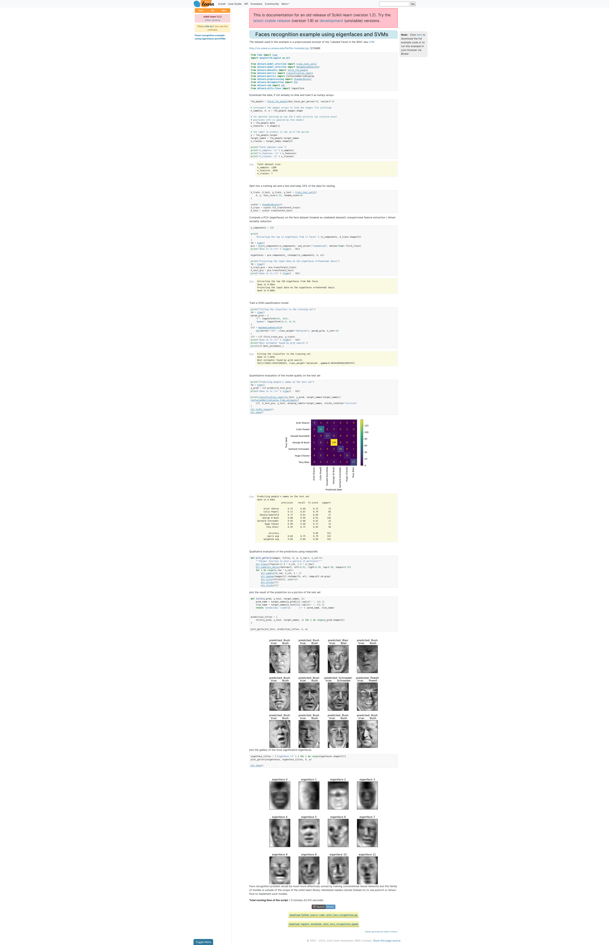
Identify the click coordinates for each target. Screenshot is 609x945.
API (246, 3)
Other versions (212, 20)
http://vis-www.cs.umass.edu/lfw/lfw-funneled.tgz (279, 48)
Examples (256, 3)
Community (272, 3)
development (331, 20)
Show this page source (386, 940)
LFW (371, 41)
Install (222, 3)
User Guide (235, 3)
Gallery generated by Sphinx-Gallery (381, 931)
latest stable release (271, 20)
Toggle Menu (203, 942)
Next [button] (224, 10)
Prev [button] (201, 10)
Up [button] (212, 10)
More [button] (285, 3)
